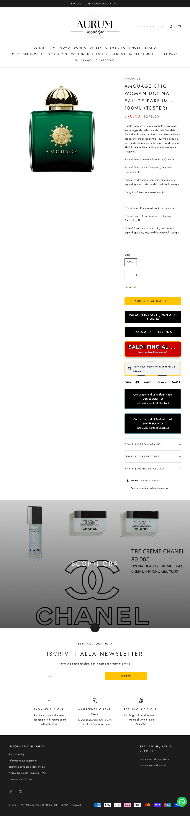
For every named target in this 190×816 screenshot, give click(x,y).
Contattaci (106, 60)
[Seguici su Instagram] (20, 792)
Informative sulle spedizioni (154, 759)
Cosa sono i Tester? (89, 54)
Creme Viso (115, 48)
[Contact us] (182, 802)
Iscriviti (126, 676)
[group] (95, 564)
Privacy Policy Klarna (20, 779)
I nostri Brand (142, 48)
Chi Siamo (83, 60)
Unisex (96, 48)
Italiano (145, 26)
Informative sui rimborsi (153, 765)
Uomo (65, 48)
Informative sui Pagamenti (23, 760)
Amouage (133, 78)
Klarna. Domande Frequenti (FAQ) (27, 773)
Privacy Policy (16, 754)
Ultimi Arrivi (45, 48)
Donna (80, 48)
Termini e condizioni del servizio (27, 767)
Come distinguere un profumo (39, 54)
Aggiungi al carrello (153, 301)
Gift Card (169, 54)
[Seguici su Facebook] (11, 792)
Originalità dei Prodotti (134, 54)
